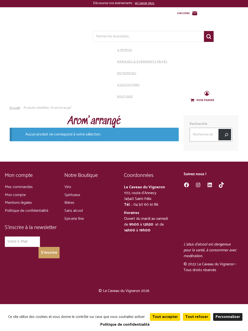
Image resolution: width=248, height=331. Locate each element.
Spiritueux (72, 195)
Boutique (125, 96)
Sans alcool (73, 210)
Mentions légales (18, 202)
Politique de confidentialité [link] (125, 324)
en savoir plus (145, 3)
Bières (69, 202)
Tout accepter (165, 317)
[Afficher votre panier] (192, 100)
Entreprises (126, 73)
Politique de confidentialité (26, 210)
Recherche (209, 36)
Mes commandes (19, 187)
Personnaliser (228, 317)
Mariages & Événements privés (142, 61)
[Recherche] (224, 134)
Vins (67, 187)
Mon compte (15, 195)
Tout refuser (196, 317)
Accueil (14, 108)
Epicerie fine (74, 218)
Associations (128, 85)
